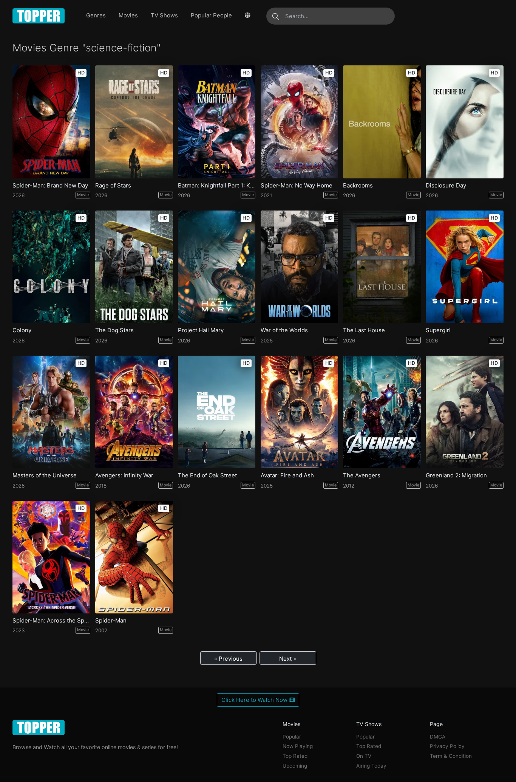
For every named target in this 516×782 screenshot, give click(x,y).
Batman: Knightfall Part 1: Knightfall (217, 185)
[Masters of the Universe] (51, 412)
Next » (287, 658)
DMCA (437, 737)
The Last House (364, 330)
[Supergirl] (465, 267)
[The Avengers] (382, 412)
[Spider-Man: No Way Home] (299, 121)
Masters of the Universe (44, 475)
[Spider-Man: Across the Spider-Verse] (51, 557)
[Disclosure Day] (465, 121)
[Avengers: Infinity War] (134, 412)
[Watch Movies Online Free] (38, 15)
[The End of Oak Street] (217, 412)
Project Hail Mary (201, 330)
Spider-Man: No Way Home (296, 185)
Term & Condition (451, 756)
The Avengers (361, 475)
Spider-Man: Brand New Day (50, 185)
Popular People (211, 15)
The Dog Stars (114, 330)
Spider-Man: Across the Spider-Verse (51, 620)
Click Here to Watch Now (255, 699)
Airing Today (371, 766)
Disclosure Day (446, 185)
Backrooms (358, 185)
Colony (21, 330)
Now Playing (298, 746)
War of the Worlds (284, 330)
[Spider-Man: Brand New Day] (51, 121)
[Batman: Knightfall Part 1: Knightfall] (217, 121)
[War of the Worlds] (299, 267)
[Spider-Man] (134, 557)
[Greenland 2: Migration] (465, 412)
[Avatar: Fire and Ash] (299, 412)
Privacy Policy (447, 746)
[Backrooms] (382, 121)
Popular (292, 737)
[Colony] (51, 267)
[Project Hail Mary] (217, 267)
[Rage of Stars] (134, 121)
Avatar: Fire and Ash (287, 475)
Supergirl (438, 330)
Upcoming (295, 766)
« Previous (228, 658)
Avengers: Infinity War (124, 475)
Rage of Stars (113, 185)
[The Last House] (382, 267)
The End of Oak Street (207, 475)
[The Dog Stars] (134, 267)
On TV (363, 756)
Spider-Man (111, 620)
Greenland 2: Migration (456, 475)
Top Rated (295, 756)
